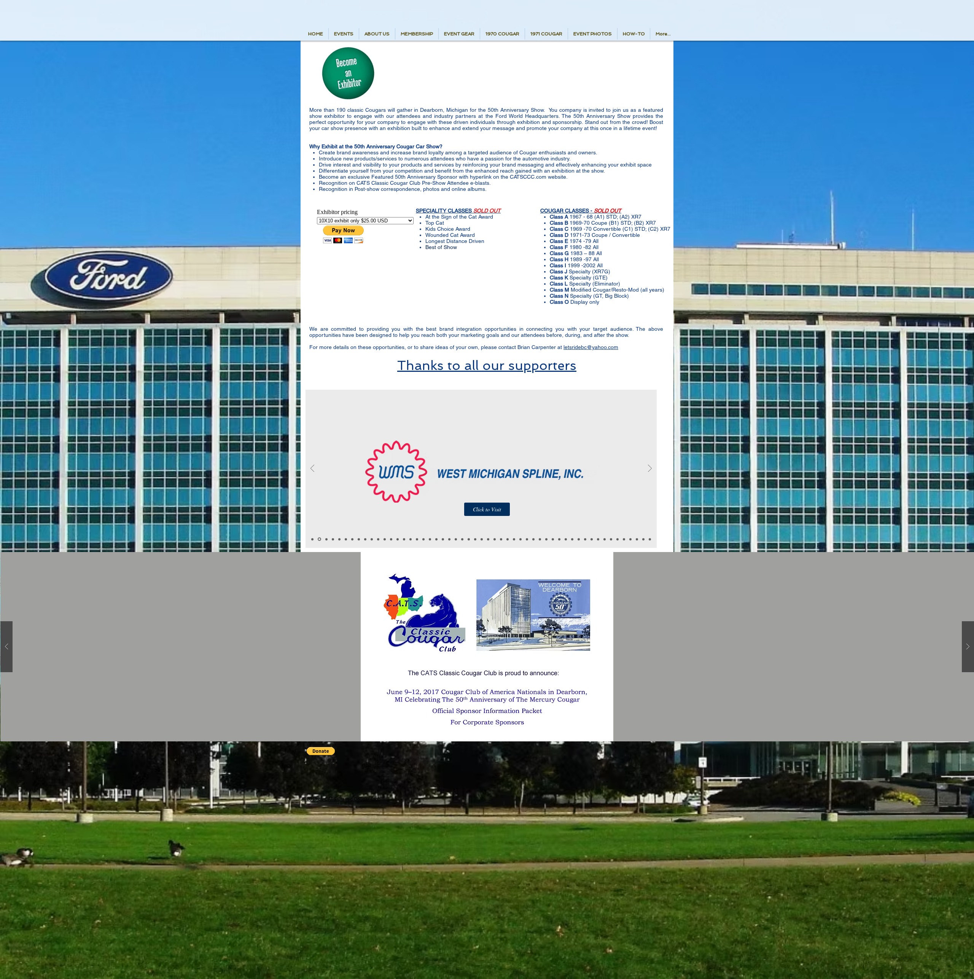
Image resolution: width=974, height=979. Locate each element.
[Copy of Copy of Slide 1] (333, 539)
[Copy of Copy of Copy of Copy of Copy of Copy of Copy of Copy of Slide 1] (417, 539)
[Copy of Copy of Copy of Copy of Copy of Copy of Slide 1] (404, 539)
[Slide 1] (312, 539)
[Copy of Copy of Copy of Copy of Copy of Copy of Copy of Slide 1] (410, 539)
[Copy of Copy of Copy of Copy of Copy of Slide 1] (397, 539)
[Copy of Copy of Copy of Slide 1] (346, 539)
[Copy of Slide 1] (319, 539)
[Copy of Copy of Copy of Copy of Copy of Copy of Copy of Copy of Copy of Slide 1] (423, 539)
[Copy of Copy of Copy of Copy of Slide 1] (365, 539)
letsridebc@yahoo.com (590, 347)
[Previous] (312, 469)
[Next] (650, 469)
